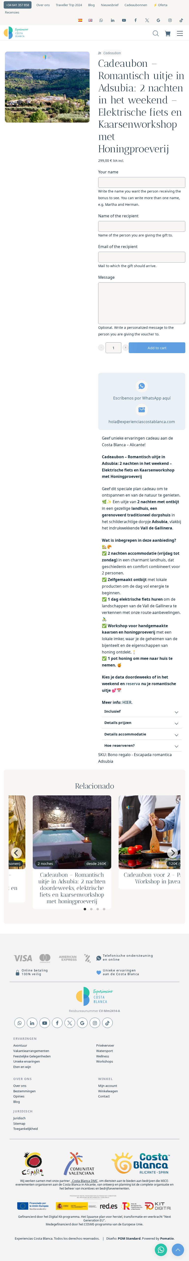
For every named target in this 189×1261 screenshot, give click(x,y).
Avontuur (20, 1045)
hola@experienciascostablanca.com (142, 421)
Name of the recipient (118, 216)
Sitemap (19, 1123)
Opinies (18, 1096)
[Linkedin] (32, 1023)
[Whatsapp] (19, 1023)
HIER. (127, 702)
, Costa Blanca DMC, (84, 1181)
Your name (108, 172)
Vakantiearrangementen (31, 1051)
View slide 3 (97, 909)
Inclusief (112, 711)
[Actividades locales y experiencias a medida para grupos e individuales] (41, 33)
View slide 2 (91, 909)
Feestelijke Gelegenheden (32, 1056)
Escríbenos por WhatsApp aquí (142, 398)
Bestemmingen (24, 1091)
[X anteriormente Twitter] (69, 1023)
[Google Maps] (82, 1023)
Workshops (104, 1061)
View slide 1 (85, 909)
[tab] (142, 711)
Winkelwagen (108, 1091)
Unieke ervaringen (26, 1061)
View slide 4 (104, 909)
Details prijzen (117, 722)
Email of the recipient (118, 246)
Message (106, 277)
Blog (16, 1101)
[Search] (155, 32)
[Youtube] (44, 1023)
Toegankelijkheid (25, 1128)
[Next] (172, 852)
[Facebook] (57, 1023)
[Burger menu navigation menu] (179, 32)
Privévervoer (105, 1045)
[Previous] (16, 852)
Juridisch (19, 1118)
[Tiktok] (107, 1023)
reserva (133, 683)
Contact (104, 1096)
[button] (101, 348)
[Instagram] (95, 1023)
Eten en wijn (22, 1067)
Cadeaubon (112, 53)
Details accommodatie (125, 734)
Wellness (102, 1056)
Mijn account (107, 1085)
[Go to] (101, 20)
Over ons (19, 1085)
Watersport (104, 1051)
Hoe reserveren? (119, 745)
